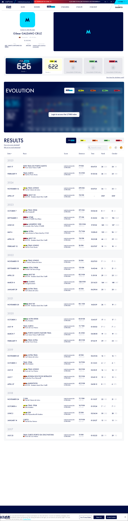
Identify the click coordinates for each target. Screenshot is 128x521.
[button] (25, 2)
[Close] (125, 517)
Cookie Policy (27, 519)
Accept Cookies (111, 517)
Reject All (99, 517)
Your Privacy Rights (85, 517)
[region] (64, 517)
